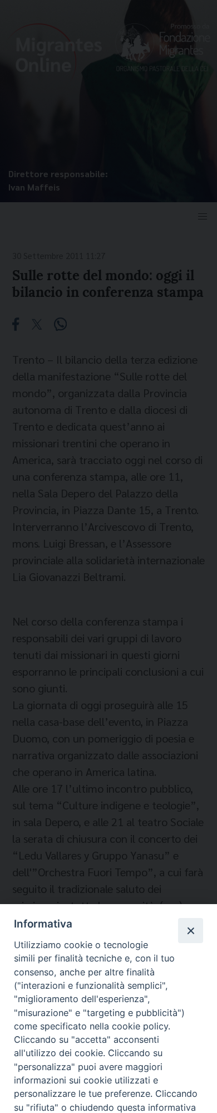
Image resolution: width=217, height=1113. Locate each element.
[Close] (190, 930)
